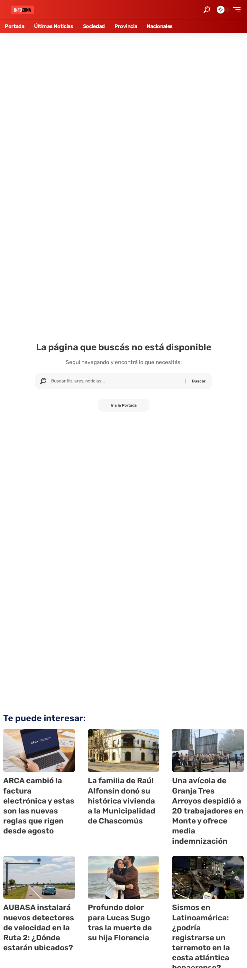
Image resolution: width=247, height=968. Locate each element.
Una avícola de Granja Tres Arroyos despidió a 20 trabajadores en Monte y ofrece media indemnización (207, 810)
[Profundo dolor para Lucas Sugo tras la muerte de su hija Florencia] (124, 877)
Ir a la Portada (124, 405)
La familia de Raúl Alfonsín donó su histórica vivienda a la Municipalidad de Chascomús (121, 800)
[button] (207, 9)
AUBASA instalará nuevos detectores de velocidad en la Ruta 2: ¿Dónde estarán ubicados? (38, 927)
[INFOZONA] (22, 10)
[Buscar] (116, 381)
